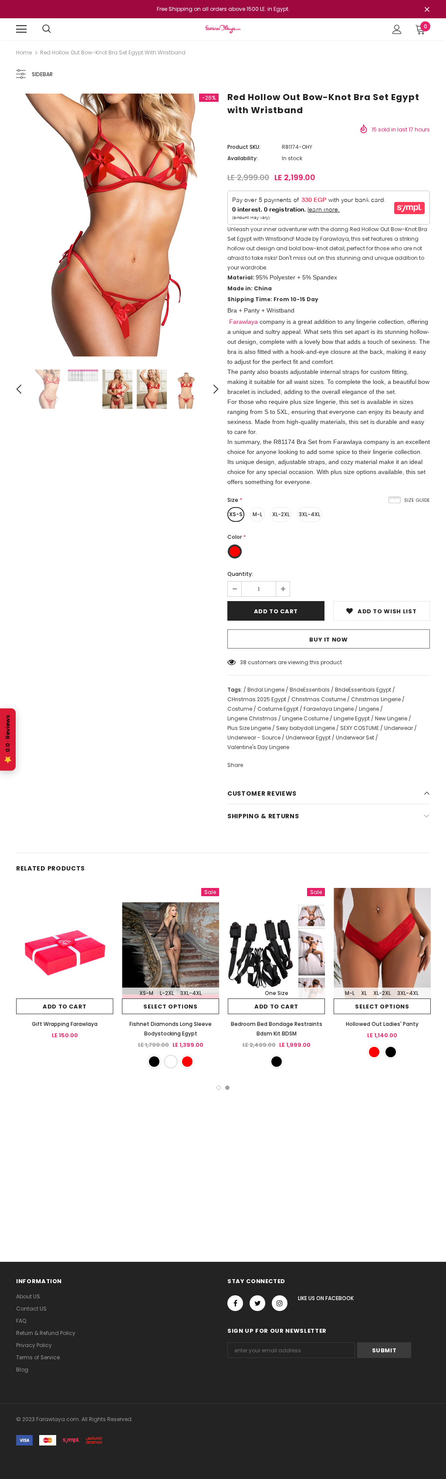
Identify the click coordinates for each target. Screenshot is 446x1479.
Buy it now (328, 639)
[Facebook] (235, 1303)
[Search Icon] (46, 29)
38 (243, 662)
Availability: (242, 158)
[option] (117, 225)
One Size (276, 993)
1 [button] (218, 1088)
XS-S (236, 514)
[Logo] (223, 29)
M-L (257, 514)
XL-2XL (281, 514)
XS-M (146, 993)
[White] (170, 1061)
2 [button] (227, 1088)
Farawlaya (242, 321)
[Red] (187, 1061)
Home (24, 52)
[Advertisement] (223, 1155)
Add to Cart (65, 1006)
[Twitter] (257, 1303)
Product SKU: (243, 147)
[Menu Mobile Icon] (21, 29)
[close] (426, 10)
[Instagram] (279, 1303)
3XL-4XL (309, 514)
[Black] (154, 1061)
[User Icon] (397, 29)
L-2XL (167, 993)
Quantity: (240, 574)
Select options (170, 1006)
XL (364, 993)
